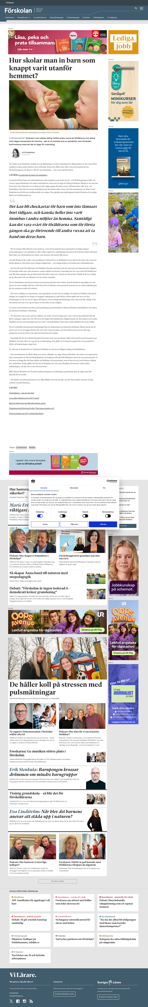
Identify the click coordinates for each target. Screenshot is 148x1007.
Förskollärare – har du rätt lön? (21, 393)
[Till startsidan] (10, 3)
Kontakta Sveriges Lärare (108, 997)
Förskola (32, 447)
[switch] (63, 516)
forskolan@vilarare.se (16, 996)
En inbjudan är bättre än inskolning (33, 175)
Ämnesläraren (22, 17)
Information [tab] (74, 488)
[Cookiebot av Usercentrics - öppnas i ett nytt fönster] (108, 481)
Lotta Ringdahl (28, 152)
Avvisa (45, 524)
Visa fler (123, 526)
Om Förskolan (14, 993)
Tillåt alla (103, 524)
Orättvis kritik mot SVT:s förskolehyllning (26, 414)
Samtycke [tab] (43, 488)
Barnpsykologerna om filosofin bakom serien (27, 403)
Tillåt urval (74, 524)
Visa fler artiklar (57, 881)
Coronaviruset (21, 447)
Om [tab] (104, 488)
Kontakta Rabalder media (64, 994)
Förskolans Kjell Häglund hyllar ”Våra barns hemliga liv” (31, 408)
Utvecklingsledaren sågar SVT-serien (24, 398)
